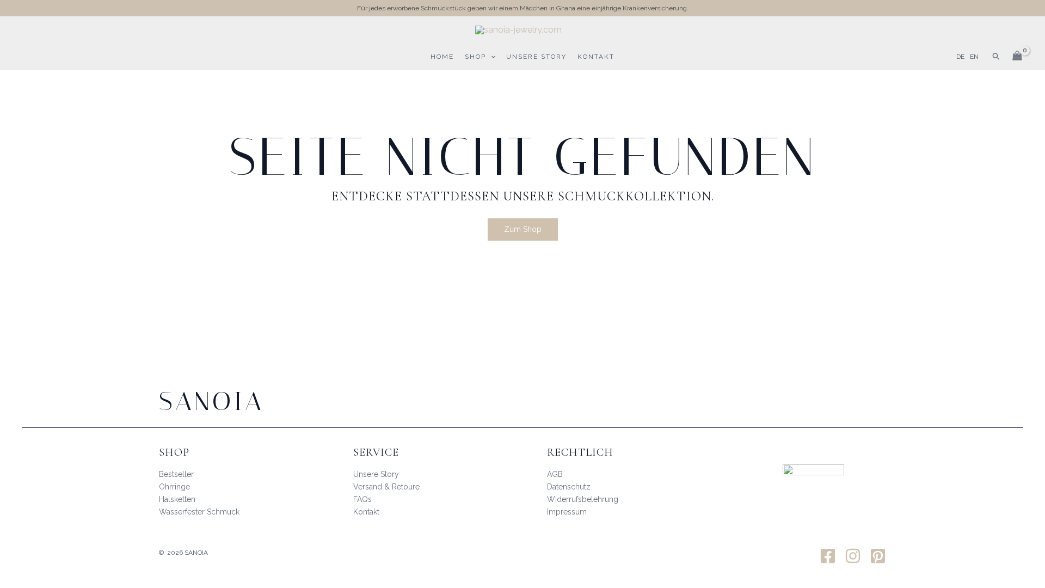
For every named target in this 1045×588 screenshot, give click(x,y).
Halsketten (177, 499)
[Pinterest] (878, 556)
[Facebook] (828, 556)
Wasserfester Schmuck (199, 511)
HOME (442, 56)
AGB (555, 474)
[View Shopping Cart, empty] (1017, 56)
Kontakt (366, 511)
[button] (490, 56)
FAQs (362, 499)
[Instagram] (853, 556)
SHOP (475, 56)
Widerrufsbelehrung (582, 499)
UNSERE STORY (536, 56)
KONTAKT (595, 56)
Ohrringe (174, 486)
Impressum (567, 511)
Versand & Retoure (386, 486)
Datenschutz (569, 486)
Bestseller (176, 474)
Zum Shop (523, 229)
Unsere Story (376, 474)
